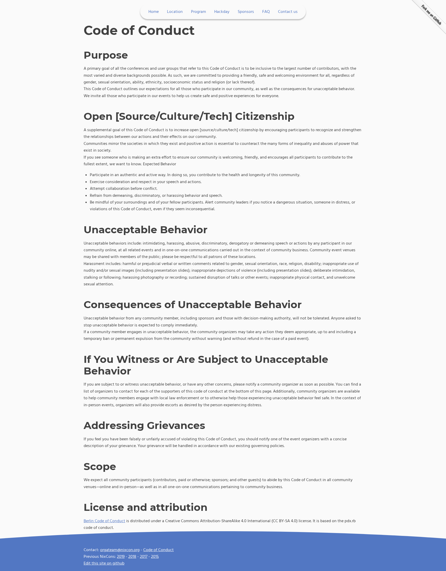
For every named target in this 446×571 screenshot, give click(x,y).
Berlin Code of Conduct (104, 521)
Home (153, 11)
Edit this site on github (104, 563)
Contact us (288, 11)
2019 (121, 556)
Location (175, 11)
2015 (155, 556)
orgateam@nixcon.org (120, 550)
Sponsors (246, 11)
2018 (132, 556)
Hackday (221, 11)
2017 (143, 556)
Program (198, 11)
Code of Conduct (158, 550)
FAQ (266, 11)
